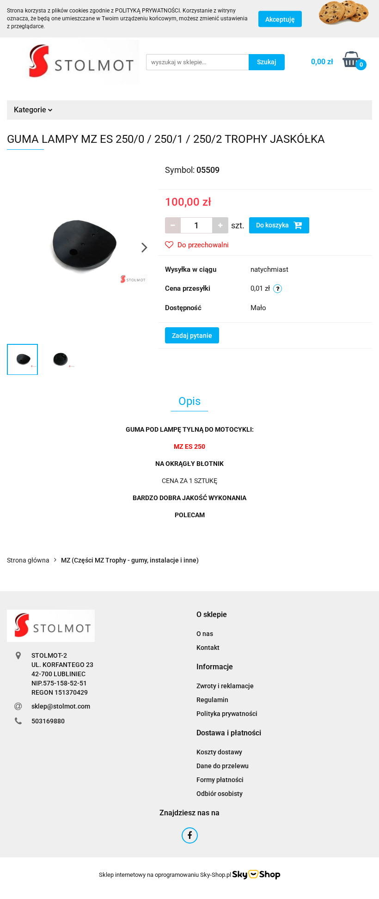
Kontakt (208, 647)
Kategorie (31, 109)
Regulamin (212, 699)
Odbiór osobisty (219, 793)
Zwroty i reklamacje (225, 686)
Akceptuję (280, 19)
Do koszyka (273, 225)
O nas (204, 633)
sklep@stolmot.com (60, 706)
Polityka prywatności (226, 713)
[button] (211, 615)
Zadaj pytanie (192, 335)
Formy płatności (220, 779)
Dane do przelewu (222, 766)
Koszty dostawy (219, 752)
